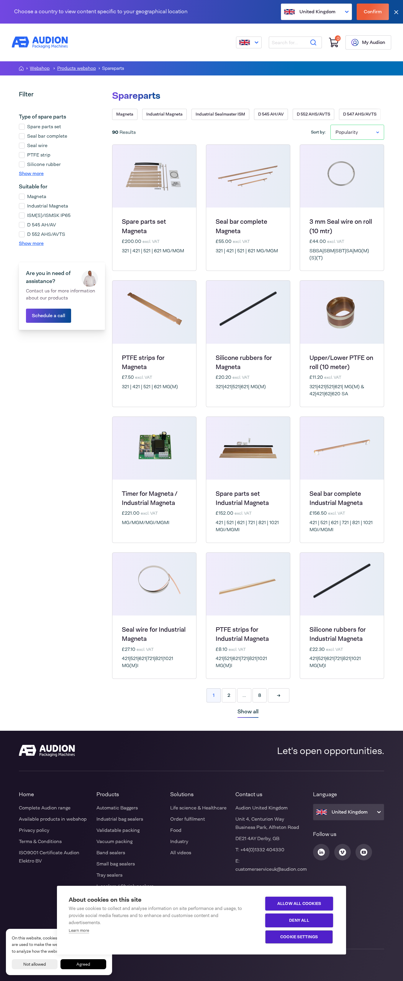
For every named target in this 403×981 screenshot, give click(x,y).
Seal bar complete (47, 136)
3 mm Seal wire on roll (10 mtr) (340, 226)
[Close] (396, 11)
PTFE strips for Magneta (143, 362)
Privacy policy (34, 830)
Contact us (248, 794)
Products (107, 794)
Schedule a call (48, 315)
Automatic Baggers (117, 808)
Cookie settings (299, 936)
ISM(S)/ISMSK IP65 (49, 215)
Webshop (40, 68)
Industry (179, 841)
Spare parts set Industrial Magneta (242, 498)
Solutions (182, 794)
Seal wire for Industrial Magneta (154, 634)
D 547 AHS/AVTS (359, 114)
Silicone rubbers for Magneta (244, 362)
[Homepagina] (21, 68)
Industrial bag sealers (119, 819)
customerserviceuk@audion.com (271, 869)
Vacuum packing (114, 841)
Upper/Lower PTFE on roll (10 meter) (341, 362)
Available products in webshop (53, 819)
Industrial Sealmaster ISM (220, 114)
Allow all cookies (299, 903)
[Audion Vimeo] (342, 852)
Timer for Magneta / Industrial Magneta (149, 498)
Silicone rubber (44, 164)
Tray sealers (109, 875)
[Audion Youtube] (364, 852)
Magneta (36, 196)
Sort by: (318, 132)
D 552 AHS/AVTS (46, 234)
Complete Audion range (45, 808)
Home (26, 794)
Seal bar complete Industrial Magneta (336, 498)
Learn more (79, 930)
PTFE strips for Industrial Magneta (242, 634)
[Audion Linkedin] (321, 852)
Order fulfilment (187, 819)
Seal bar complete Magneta (241, 226)
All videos (180, 853)
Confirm (373, 12)
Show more (31, 173)
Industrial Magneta (47, 206)
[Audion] (40, 42)
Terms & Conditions (40, 841)
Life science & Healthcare (198, 808)
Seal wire (37, 145)
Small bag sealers (115, 864)
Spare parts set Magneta (144, 226)
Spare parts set (44, 127)
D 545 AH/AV (41, 225)
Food (175, 830)
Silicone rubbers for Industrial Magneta (337, 634)
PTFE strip (38, 155)
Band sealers (110, 853)
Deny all (299, 920)
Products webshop (76, 68)
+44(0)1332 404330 (262, 850)
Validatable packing (118, 830)
